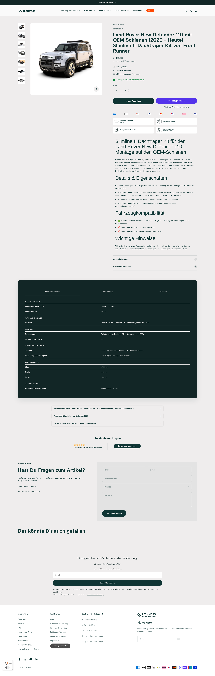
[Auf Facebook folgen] (19, 659)
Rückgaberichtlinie (58, 636)
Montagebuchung (25, 645)
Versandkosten (130, 61)
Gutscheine (22, 636)
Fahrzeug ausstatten (69, 11)
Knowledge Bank (25, 632)
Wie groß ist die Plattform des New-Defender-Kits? (75, 423)
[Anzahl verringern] (116, 90)
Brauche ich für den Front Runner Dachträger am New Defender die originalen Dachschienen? (94, 409)
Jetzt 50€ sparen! (107, 583)
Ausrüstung (104, 11)
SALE (150, 11)
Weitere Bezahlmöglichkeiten (176, 107)
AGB (52, 619)
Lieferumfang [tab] (107, 291)
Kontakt (21, 624)
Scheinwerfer (120, 11)
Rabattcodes (23, 640)
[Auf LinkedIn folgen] (36, 659)
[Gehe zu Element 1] (21, 27)
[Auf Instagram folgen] (25, 659)
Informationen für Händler (28, 649)
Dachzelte (88, 11)
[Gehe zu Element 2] (21, 36)
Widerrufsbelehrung (58, 628)
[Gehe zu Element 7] (21, 81)
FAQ (20, 628)
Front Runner (118, 25)
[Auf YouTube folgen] (30, 659)
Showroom (137, 11)
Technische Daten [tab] (52, 291)
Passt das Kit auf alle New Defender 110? (71, 416)
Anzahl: (116, 85)
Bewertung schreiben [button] (127, 446)
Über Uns (22, 619)
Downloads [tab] (162, 291)
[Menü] (11, 661)
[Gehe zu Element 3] (21, 45)
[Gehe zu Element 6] (21, 72)
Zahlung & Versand (58, 632)
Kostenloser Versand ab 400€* (107, 2)
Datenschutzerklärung (59, 624)
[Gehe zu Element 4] (21, 54)
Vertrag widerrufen (60, 646)
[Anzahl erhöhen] (125, 90)
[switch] (7, 667)
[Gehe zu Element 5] (21, 63)
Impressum (54, 640)
